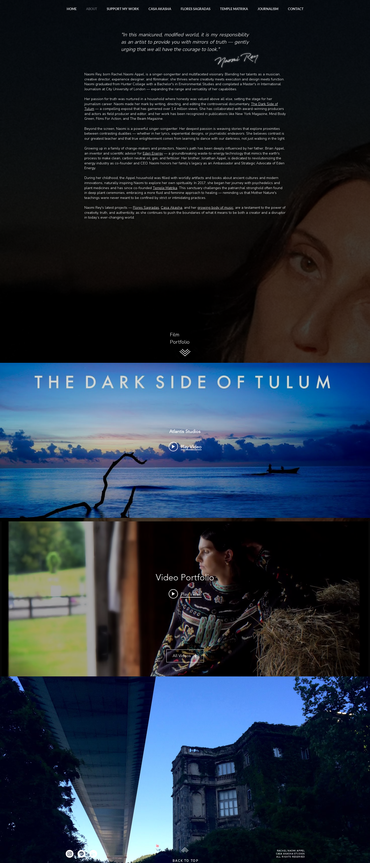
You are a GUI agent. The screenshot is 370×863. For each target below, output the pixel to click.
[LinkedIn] (93, 854)
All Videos (182, 655)
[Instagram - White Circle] (69, 854)
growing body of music (215, 207)
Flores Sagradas (146, 207)
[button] (268, 9)
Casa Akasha (171, 207)
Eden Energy (153, 153)
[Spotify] (81, 854)
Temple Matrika (165, 188)
